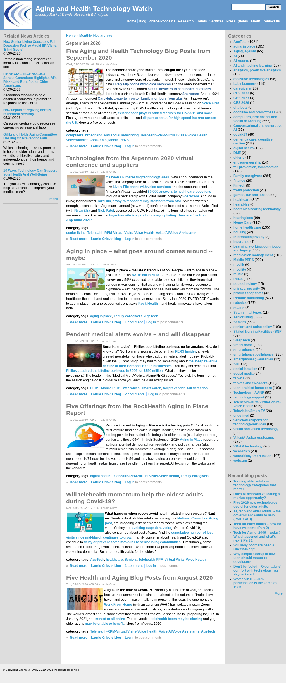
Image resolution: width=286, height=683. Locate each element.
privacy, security (246, 288)
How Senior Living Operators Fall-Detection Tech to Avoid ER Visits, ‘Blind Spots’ (30, 46)
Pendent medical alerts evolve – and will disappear (138, 334)
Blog (142, 21)
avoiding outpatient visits (151, 528)
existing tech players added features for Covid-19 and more (165, 113)
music (238, 274)
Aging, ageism (244, 51)
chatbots (240, 107)
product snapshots (248, 293)
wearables (241, 451)
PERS (94, 388)
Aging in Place (191, 440)
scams (238, 308)
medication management (253, 255)
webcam (240, 461)
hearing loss (243, 218)
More (279, 593)
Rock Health (148, 304)
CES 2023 (241, 98)
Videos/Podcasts (162, 21)
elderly (238, 158)
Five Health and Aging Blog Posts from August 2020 (139, 577)
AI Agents (241, 61)
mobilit (238, 265)
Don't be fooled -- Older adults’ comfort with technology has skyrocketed (257, 570)
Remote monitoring (248, 298)
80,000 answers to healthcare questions (179, 192)
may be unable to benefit (104, 624)
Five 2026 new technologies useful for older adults (255, 505)
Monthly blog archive (95, 36)
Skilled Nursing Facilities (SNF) (257, 332)
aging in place (101, 316)
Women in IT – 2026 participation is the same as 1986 (255, 583)
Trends (201, 21)
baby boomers (244, 84)
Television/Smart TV (249, 411)
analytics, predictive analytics (257, 70)
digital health (100, 476)
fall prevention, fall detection (185, 388)
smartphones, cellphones (253, 354)
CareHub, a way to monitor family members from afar (139, 201)
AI (235, 56)
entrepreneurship (247, 162)
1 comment (134, 322)
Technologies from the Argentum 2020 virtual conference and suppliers (130, 161)
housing (239, 232)
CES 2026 (241, 103)
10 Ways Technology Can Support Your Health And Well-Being (30, 172)
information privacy (248, 237)
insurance (241, 242)
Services (216, 21)
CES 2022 (241, 93)
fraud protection (246, 190)
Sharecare (190, 196)
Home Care (242, 223)
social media (243, 374)
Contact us (271, 21)
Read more (78, 146)
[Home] (18, 15)
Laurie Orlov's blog (106, 146)
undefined (241, 416)
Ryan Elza (82, 211)
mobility (239, 269)
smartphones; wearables (253, 359)
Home (131, 21)
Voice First (210, 103)
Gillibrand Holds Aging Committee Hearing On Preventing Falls (30, 136)
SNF (236, 364)
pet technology (245, 284)
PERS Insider (185, 351)
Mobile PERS (118, 140)
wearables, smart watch (142, 388)
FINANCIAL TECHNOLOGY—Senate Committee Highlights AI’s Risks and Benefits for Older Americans (30, 80)
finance (239, 181)
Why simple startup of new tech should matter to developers (254, 558)
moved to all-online (110, 619)
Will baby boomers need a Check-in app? (253, 547)
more (53, 199)
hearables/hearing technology (257, 209)
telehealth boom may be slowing (176, 619)
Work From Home (118, 605)
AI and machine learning (252, 65)
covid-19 (240, 134)
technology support (248, 397)
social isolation (245, 369)
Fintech (239, 185)
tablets (238, 378)
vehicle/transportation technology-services (250, 422)
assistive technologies (251, 79)
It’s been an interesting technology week (137, 177)
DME (237, 153)
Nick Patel (106, 211)
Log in (129, 146)
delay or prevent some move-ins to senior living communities (132, 542)
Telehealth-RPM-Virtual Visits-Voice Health (173, 135)
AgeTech (151, 316)
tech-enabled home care (252, 388)
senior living (75, 233)
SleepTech (241, 340)
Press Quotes (237, 21)
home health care (247, 227)
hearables (241, 204)
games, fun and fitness (251, 195)
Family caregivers (128, 316)
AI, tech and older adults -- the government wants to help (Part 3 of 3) (257, 515)
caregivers (242, 88)
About (255, 21)
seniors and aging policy (252, 327)
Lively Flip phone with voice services (142, 187)
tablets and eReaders (250, 383)
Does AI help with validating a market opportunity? (256, 496)
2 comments (135, 394)
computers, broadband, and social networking (102, 135)
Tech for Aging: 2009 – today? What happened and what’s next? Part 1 (257, 536)
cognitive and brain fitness (254, 112)
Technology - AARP (248, 393)
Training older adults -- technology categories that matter (254, 485)
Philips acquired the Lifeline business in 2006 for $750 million (114, 371)
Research (186, 21)
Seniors (131, 559)
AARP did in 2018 (145, 275)
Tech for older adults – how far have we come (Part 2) (257, 526)
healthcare (114, 559)
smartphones (244, 350)
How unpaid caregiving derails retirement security (27, 112)
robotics (240, 303)
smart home (243, 345)
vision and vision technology (255, 429)
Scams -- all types (247, 312)
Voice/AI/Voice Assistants (86, 140)
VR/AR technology (248, 446)
